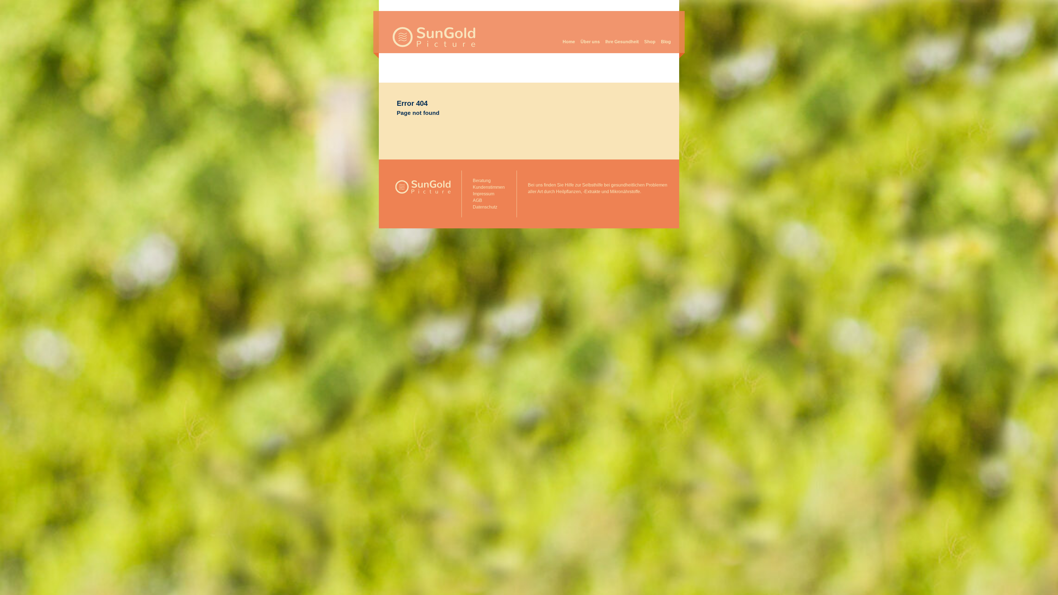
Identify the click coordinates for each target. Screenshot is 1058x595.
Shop (649, 41)
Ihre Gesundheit (622, 41)
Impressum (483, 193)
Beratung (482, 180)
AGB (477, 200)
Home (569, 41)
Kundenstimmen (489, 187)
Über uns (590, 41)
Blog (666, 41)
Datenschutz (485, 207)
